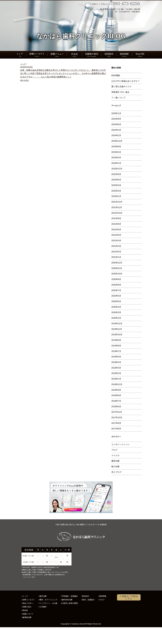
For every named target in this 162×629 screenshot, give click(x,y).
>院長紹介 (85, 596)
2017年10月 (116, 417)
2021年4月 (116, 240)
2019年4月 (116, 362)
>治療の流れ (26, 607)
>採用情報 (102, 596)
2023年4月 (116, 152)
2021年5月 (116, 235)
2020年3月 (116, 312)
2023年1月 (116, 163)
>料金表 (25, 610)
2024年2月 (116, 135)
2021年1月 (116, 257)
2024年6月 (116, 124)
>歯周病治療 (26, 617)
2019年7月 (116, 351)
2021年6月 (116, 229)
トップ (23, 64)
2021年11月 (116, 207)
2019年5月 (116, 357)
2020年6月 (116, 296)
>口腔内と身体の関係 (69, 603)
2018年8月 (116, 395)
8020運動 (115, 75)
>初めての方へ (27, 603)
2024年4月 (116, 130)
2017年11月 (116, 412)
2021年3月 (116, 246)
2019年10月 (116, 334)
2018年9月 (116, 390)
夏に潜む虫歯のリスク (121, 86)
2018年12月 (116, 384)
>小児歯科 (42, 607)
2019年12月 (116, 323)
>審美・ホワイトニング (47, 600)
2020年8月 (116, 285)
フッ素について (118, 98)
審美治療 (115, 461)
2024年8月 (116, 119)
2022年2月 (116, 191)
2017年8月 (116, 429)
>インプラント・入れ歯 (47, 603)
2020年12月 (116, 263)
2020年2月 (116, 318)
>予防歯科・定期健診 (69, 596)
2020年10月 (116, 274)
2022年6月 (116, 180)
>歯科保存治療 (66, 600)
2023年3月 (116, 157)
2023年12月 (116, 141)
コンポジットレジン (120, 444)
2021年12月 (116, 202)
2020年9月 (116, 279)
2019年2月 (116, 373)
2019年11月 (116, 329)
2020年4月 (116, 307)
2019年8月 (116, 346)
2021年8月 (116, 224)
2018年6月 (116, 406)
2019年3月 (116, 368)
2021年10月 (116, 213)
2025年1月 (116, 113)
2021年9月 (116, 218)
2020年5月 (116, 301)
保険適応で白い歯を (120, 92)
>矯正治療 (42, 596)
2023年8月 (116, 146)
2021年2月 (116, 252)
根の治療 (115, 466)
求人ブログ (116, 472)
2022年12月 (116, 169)
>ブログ (101, 600)
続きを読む (24, 80)
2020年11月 (116, 268)
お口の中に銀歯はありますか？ (125, 81)
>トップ (25, 596)
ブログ (114, 450)
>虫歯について (27, 614)
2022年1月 (116, 196)
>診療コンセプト (28, 600)
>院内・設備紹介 (88, 600)
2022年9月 (116, 174)
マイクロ (115, 455)
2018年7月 (116, 401)
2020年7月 (116, 290)
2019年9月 (116, 340)
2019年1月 (116, 379)
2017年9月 (116, 423)
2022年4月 (116, 185)
